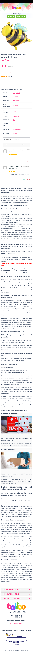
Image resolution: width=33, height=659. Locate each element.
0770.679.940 (18, 615)
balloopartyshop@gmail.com (17, 382)
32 (13, 125)
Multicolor (15, 97)
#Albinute (11, 16)
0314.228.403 (18, 617)
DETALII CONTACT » (16, 623)
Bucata (15, 133)
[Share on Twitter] (23, 85)
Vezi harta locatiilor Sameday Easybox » (14, 205)
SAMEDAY (14, 320)
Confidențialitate (7, 630)
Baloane (15, 111)
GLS (20, 320)
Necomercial (16, 100)
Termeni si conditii (19, 630)
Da (14, 120)
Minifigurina (16, 116)
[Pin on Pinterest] (27, 85)
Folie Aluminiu (17, 129)
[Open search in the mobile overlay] (26, 7)
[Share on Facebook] (20, 85)
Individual (15, 105)
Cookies (28, 630)
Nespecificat (16, 93)
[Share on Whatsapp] (30, 85)
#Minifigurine (21, 16)
